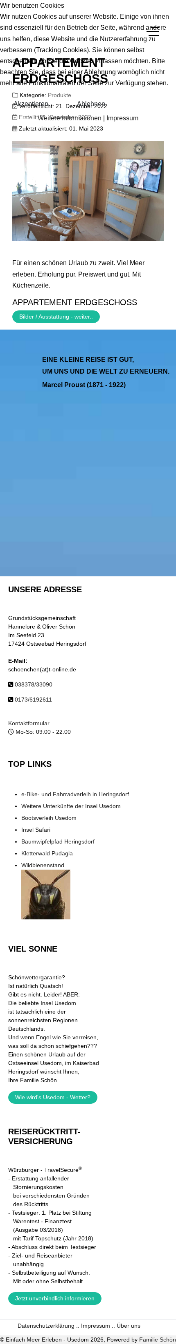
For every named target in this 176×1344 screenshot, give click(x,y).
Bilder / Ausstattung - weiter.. (56, 316)
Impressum (122, 118)
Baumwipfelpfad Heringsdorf (58, 841)
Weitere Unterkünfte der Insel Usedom (71, 806)
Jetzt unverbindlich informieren (55, 1298)
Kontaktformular (29, 723)
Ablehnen (91, 103)
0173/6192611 (33, 699)
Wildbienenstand (42, 865)
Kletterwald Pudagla (47, 853)
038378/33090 (33, 684)
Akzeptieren (31, 103)
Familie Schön (157, 1339)
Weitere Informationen (70, 118)
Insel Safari (35, 829)
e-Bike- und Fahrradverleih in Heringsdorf (75, 794)
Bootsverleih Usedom (49, 818)
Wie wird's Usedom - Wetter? (52, 1097)
